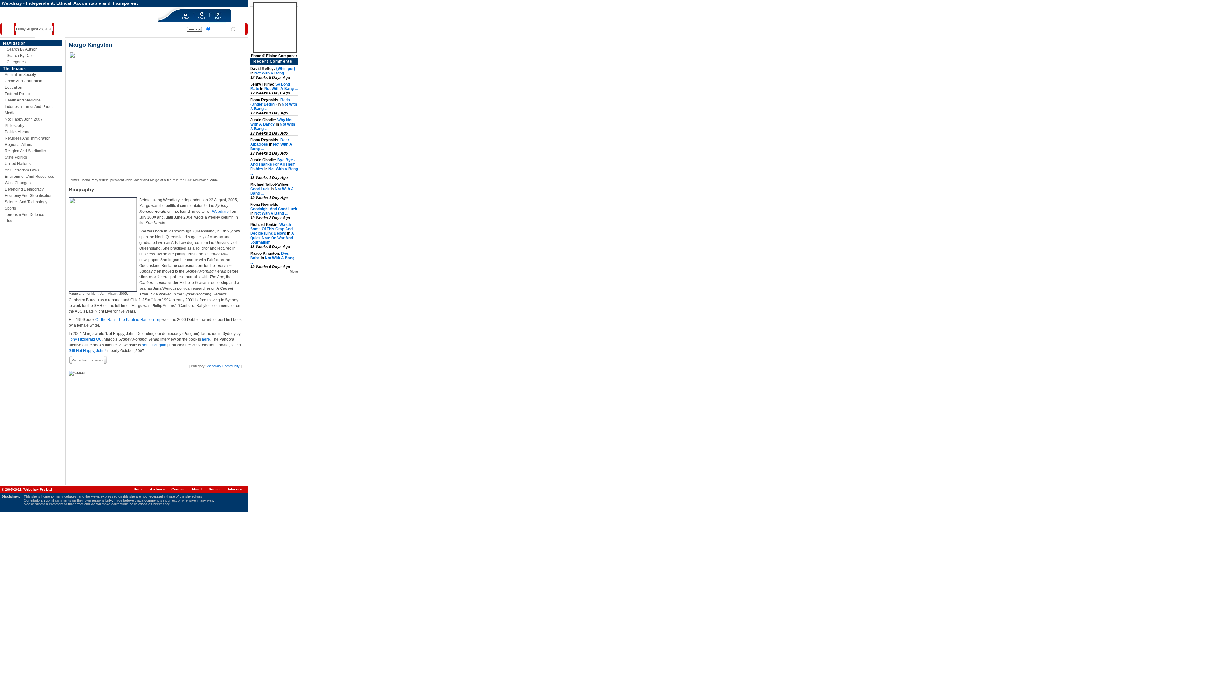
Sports (10, 208)
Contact (178, 489)
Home (138, 489)
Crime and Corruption (23, 81)
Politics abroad (18, 132)
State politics (16, 157)
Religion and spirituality (25, 151)
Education (13, 87)
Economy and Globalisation (28, 195)
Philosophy (14, 125)
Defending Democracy (24, 189)
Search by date (20, 55)
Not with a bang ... (271, 73)
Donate (215, 489)
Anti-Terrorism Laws (22, 170)
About (196, 489)
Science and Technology (26, 202)
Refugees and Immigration (28, 138)
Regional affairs (18, 144)
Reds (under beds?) (270, 102)
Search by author (22, 49)
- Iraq (9, 221)
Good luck (260, 189)
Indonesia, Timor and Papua (29, 106)
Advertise (235, 489)
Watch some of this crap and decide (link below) (271, 229)
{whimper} (285, 68)
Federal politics (18, 94)
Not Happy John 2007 (24, 119)
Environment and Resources (29, 176)
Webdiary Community (223, 366)
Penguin (159, 345)
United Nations (18, 164)
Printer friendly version (88, 360)
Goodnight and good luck (273, 209)
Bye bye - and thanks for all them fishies (273, 164)
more (294, 271)
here (206, 339)
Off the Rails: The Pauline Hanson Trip (128, 319)
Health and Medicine (23, 100)
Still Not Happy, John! (87, 351)
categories (16, 62)
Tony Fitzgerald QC (85, 339)
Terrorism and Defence (24, 214)
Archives (157, 489)
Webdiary (220, 211)
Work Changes (18, 183)
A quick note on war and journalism (272, 238)
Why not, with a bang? (271, 122)
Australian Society (20, 75)
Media (10, 113)
